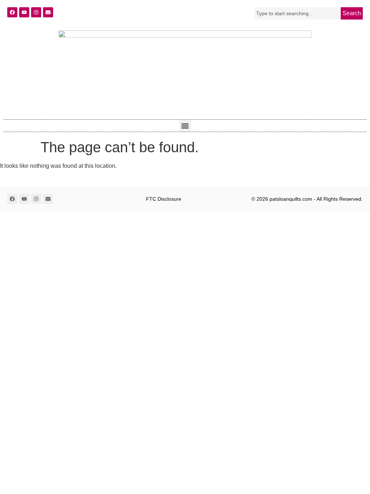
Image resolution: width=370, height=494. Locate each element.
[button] (185, 126)
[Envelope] (48, 12)
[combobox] (297, 13)
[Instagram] (36, 12)
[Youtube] (24, 12)
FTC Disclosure (163, 199)
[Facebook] (12, 12)
